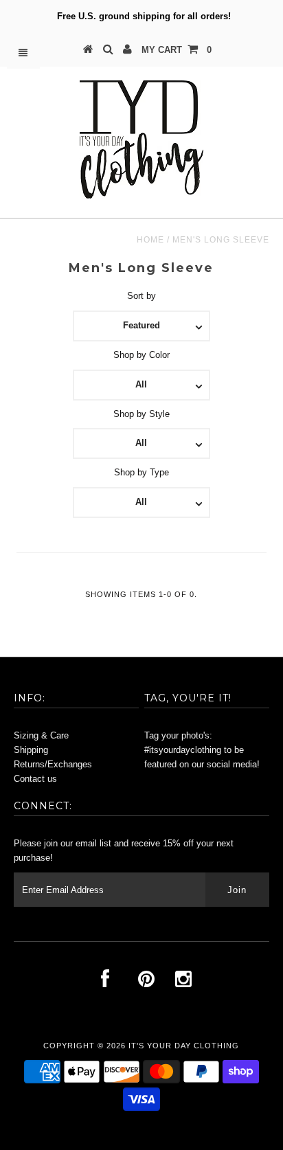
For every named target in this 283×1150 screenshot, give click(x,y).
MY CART (177, 50)
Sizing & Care (41, 735)
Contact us (35, 779)
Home (150, 240)
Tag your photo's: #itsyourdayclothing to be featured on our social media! (202, 749)
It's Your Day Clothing (183, 1045)
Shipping (31, 750)
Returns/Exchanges (53, 764)
